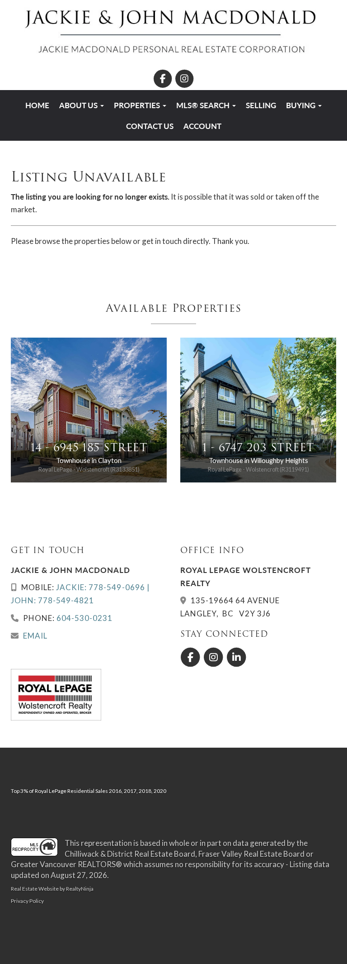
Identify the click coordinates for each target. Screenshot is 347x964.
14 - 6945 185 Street (89, 447)
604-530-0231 (84, 618)
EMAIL (35, 635)
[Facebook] (163, 78)
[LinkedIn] (237, 657)
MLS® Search (203, 105)
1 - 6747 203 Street (258, 447)
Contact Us (150, 125)
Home (37, 105)
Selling (261, 105)
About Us (79, 105)
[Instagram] (184, 78)
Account (202, 125)
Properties (138, 105)
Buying (301, 105)
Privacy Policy (27, 900)
